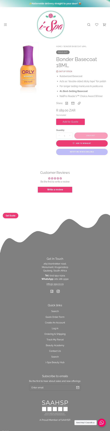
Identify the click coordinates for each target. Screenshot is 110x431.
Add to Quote (70, 121)
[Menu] (5, 24)
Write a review (55, 189)
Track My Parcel (55, 339)
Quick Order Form (55, 317)
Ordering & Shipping (55, 334)
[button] (89, 24)
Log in (55, 328)
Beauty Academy (55, 345)
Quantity (60, 130)
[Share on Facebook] (66, 103)
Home (59, 47)
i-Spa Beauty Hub (55, 362)
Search (55, 311)
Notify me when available (82, 152)
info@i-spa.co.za (55, 284)
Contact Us (55, 351)
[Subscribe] (78, 387)
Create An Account (55, 322)
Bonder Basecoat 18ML (75, 47)
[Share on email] (73, 103)
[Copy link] (79, 103)
